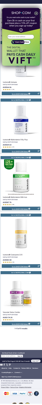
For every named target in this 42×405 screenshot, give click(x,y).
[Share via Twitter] (7, 365)
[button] (7, 372)
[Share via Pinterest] (10, 365)
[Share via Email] (1, 365)
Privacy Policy (5, 387)
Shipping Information (25, 387)
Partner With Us (26, 368)
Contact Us (16, 368)
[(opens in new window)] (21, 120)
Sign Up (20, 356)
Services (35, 368)
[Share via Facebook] (4, 365)
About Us (4, 368)
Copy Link (36, 361)
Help (10, 368)
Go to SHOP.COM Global (15, 94)
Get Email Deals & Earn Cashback (13, 353)
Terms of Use (14, 387)
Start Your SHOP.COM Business (11, 377)
